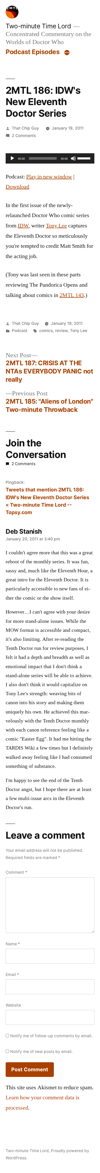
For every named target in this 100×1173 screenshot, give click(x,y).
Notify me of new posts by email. (41, 1051)
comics (46, 330)
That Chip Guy (25, 128)
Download (17, 186)
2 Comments (24, 135)
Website (13, 1005)
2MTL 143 (71, 295)
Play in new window (49, 176)
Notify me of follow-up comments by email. (51, 1035)
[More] (67, 53)
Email (12, 974)
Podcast (19, 330)
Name (13, 943)
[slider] (84, 158)
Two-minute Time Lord (38, 26)
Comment (16, 872)
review (61, 330)
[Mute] (73, 158)
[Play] (12, 158)
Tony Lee (56, 225)
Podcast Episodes (32, 52)
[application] (50, 158)
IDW (23, 225)
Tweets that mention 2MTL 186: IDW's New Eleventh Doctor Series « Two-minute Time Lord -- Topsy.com (47, 501)
